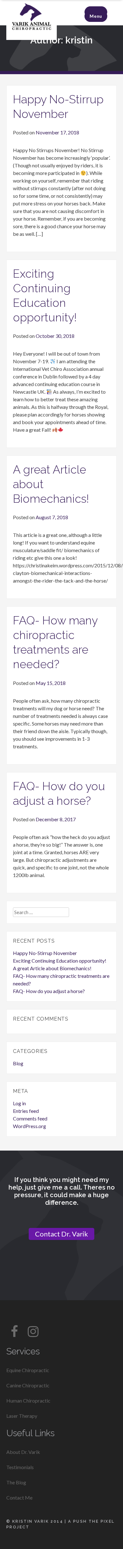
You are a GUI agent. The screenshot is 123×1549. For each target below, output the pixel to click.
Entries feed (26, 1111)
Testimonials (20, 1467)
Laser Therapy (21, 1416)
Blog (18, 1063)
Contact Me (19, 1497)
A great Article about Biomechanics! (52, 968)
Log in (19, 1103)
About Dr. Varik (23, 1452)
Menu (96, 16)
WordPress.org (29, 1126)
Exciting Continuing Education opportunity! (59, 961)
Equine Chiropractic (27, 1370)
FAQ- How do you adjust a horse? (49, 991)
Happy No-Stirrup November (45, 953)
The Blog (16, 1482)
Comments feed (30, 1118)
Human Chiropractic (28, 1400)
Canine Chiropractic (28, 1385)
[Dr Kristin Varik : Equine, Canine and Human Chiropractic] (31, 38)
